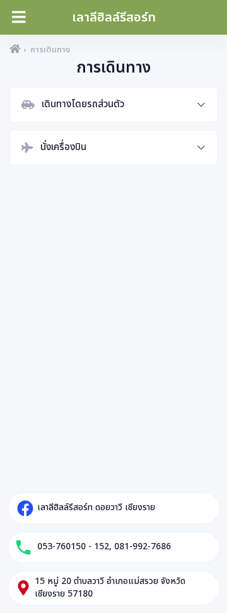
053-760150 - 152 (73, 546)
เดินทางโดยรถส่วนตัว (83, 104)
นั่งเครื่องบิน (63, 147)
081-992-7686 (142, 546)
